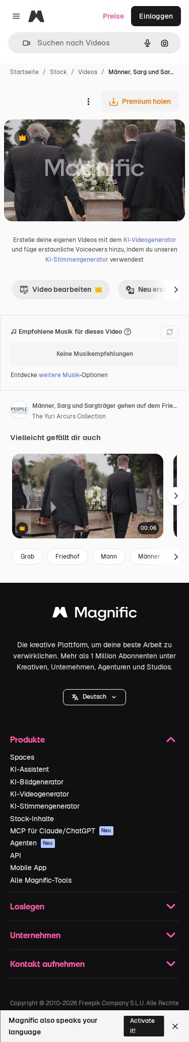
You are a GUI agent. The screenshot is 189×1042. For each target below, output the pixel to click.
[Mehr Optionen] (88, 101)
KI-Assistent (29, 769)
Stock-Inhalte (32, 818)
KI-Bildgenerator (37, 781)
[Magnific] (94, 615)
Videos (87, 72)
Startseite (24, 72)
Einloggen (156, 16)
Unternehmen (35, 935)
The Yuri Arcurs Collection (69, 416)
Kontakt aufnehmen (47, 963)
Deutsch (94, 697)
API (15, 855)
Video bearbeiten (55, 292)
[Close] (175, 1026)
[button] (94, 697)
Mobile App (28, 867)
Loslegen (27, 906)
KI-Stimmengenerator (76, 260)
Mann (109, 557)
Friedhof (67, 557)
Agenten (31, 842)
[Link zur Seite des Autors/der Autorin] (19, 411)
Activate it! (142, 1025)
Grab (27, 557)
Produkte (27, 739)
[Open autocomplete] (22, 43)
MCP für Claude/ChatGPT (60, 830)
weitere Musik (59, 375)
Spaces (22, 757)
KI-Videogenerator (149, 240)
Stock (58, 72)
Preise (113, 16)
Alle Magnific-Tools (41, 880)
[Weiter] (176, 289)
